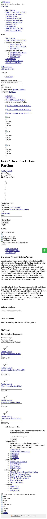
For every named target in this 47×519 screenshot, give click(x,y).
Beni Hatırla (8, 90)
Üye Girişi (9, 77)
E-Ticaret (17, 516)
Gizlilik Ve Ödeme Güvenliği (20, 476)
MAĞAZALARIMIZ (13, 31)
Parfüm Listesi (10, 26)
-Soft (13, 516)
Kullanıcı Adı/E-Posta (9, 80)
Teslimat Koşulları (16, 480)
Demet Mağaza (15, 464)
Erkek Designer (11, 16)
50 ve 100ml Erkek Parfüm (15, 100)
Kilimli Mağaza (15, 468)
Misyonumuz (15, 490)
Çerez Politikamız (16, 482)
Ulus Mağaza (15, 466)
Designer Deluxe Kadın (14, 20)
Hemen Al (5, 222)
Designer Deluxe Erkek (13, 14)
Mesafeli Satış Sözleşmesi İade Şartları (24, 472)
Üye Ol (10, 69)
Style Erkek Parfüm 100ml (10, 402)
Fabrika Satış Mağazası (18, 462)
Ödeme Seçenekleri (12, 251)
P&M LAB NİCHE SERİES (15, 12)
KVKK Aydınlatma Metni (19, 478)
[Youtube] (14, 456)
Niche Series (10, 10)
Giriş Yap (4, 69)
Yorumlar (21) (10, 253)
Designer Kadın (11, 24)
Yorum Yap (5, 173)
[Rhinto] (4, 513)
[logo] (5, 2)
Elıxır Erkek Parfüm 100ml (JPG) (13, 370)
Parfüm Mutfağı (6, 171)
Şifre (2, 85)
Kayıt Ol (12, 92)
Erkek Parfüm (10, 98)
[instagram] (14, 454)
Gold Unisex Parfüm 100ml (11, 419)
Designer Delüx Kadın (13, 22)
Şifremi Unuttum (19, 90)
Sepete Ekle (6, 220)
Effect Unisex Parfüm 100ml (11, 386)
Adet (2, 215)
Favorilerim (7, 67)
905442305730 (15, 449)
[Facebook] (14, 458)
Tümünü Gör (15, 48)
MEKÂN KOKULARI (14, 28)
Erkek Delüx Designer (13, 18)
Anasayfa (8, 96)
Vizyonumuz (14, 488)
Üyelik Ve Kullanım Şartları (20, 474)
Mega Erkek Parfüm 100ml (11, 354)
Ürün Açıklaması (11, 249)
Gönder (13, 439)
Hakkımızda (14, 486)
